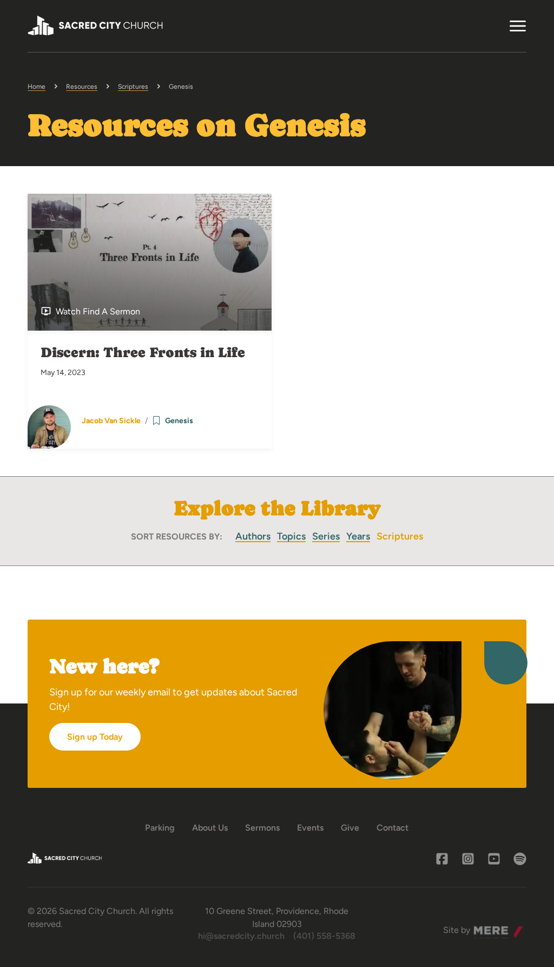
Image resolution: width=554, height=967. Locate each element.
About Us (210, 828)
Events (310, 828)
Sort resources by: (176, 536)
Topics (291, 536)
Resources (81, 86)
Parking (160, 828)
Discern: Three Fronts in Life (143, 352)
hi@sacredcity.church (241, 936)
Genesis (179, 420)
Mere (483, 927)
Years (358, 536)
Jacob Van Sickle (111, 420)
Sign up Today (95, 737)
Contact (392, 828)
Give (350, 828)
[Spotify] (519, 858)
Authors (253, 536)
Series (326, 536)
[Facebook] (442, 858)
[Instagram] (467, 858)
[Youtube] (493, 858)
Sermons (262, 828)
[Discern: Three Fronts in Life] (150, 262)
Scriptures (133, 86)
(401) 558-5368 (324, 936)
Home (36, 86)
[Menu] (518, 26)
